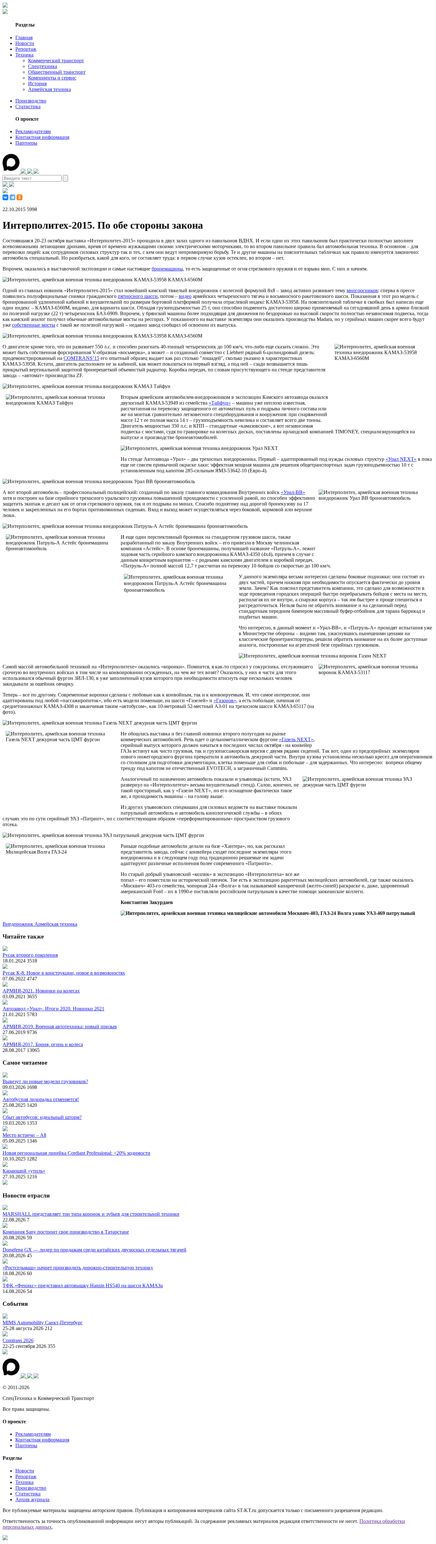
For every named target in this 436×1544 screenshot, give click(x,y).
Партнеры (26, 143)
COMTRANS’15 (81, 358)
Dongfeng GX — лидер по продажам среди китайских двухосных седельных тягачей (94, 1249)
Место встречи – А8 (24, 1135)
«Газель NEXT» (296, 739)
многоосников (362, 290)
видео (185, 296)
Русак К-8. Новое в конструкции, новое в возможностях (64, 973)
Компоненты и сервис (52, 77)
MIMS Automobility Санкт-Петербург (43, 1322)
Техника (24, 54)
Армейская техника (49, 89)
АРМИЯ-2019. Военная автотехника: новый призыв (60, 1026)
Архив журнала (32, 1499)
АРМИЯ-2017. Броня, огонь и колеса (43, 1044)
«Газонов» (225, 700)
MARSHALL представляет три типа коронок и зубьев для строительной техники (91, 1214)
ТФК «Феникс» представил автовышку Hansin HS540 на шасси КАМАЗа (83, 1285)
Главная (24, 37)
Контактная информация (42, 137)
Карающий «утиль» (24, 1171)
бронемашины (167, 268)
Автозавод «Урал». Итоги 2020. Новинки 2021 (53, 1008)
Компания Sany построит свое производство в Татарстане (66, 1232)
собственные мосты (33, 325)
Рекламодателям (33, 131)
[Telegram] (12, 197)
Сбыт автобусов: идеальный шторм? (42, 1117)
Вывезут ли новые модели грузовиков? (45, 1081)
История (37, 83)
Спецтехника (42, 66)
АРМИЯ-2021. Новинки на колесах (41, 990)
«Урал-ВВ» (293, 492)
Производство (30, 100)
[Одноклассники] (19, 197)
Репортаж (25, 49)
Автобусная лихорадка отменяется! (41, 1099)
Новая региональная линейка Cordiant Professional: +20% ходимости (76, 1153)
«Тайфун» (220, 403)
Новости (24, 43)
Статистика (28, 106)
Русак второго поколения (30, 955)
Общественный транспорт (57, 72)
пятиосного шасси (138, 296)
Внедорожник (18, 924)
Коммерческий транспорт (56, 60)
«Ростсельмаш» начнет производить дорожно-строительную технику (78, 1267)
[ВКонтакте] (5, 197)
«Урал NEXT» (401, 459)
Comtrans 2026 (18, 1340)
